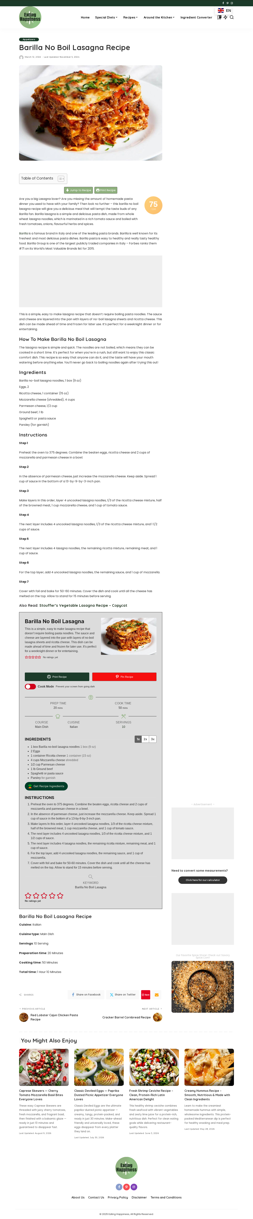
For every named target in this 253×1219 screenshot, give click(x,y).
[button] (26, 657)
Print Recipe (107, 190)
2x (145, 739)
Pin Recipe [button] (126, 676)
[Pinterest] (227, 3)
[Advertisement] (90, 281)
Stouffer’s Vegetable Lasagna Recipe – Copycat (83, 605)
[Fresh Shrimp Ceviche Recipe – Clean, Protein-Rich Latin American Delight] (154, 1067)
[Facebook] (223, 3)
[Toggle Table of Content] (59, 179)
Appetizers (29, 39)
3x (152, 739)
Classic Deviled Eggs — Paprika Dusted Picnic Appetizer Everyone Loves (98, 1095)
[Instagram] (232, 3)
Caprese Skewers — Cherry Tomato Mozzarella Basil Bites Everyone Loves (41, 1095)
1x (138, 739)
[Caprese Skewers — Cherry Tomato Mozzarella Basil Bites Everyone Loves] (44, 1067)
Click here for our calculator (203, 880)
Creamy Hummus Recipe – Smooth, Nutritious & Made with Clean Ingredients (207, 1095)
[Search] (231, 17)
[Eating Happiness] (30, 17)
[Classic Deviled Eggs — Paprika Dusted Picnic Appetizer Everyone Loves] (99, 1067)
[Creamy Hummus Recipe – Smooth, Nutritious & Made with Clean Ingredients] (209, 1067)
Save (147, 994)
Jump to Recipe (80, 190)
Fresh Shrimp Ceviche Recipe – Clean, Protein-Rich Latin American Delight (151, 1095)
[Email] (156, 994)
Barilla (23, 233)
